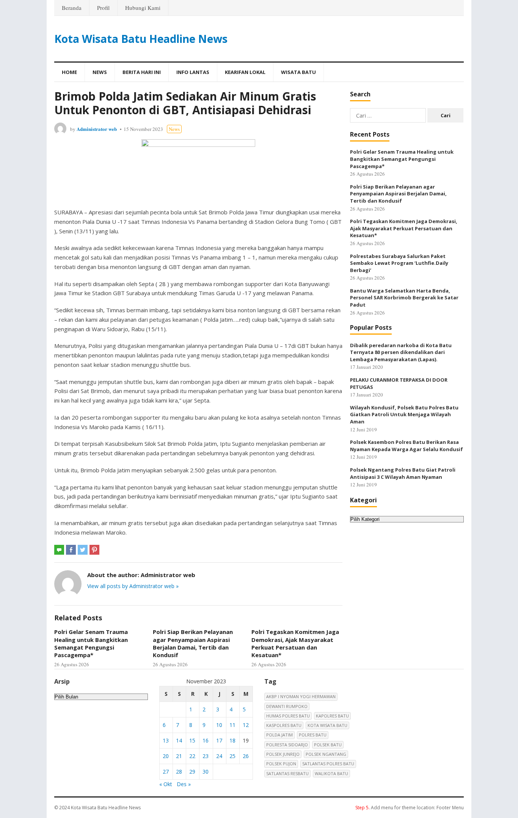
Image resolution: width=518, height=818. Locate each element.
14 (179, 740)
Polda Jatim (279, 735)
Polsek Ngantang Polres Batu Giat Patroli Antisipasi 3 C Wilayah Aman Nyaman (402, 473)
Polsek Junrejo (283, 754)
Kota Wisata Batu (327, 725)
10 (219, 724)
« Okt (165, 784)
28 (179, 771)
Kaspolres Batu (283, 725)
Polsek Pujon (281, 763)
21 (179, 756)
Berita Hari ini (141, 72)
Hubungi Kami (142, 7)
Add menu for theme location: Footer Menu (409, 807)
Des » (184, 784)
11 (232, 724)
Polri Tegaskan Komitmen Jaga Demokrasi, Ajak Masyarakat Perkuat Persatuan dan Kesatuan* (295, 643)
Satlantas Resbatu (287, 773)
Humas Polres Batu (288, 716)
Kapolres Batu (332, 716)
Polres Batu (312, 735)
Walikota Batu (331, 773)
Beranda (72, 7)
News (100, 72)
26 (246, 756)
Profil (103, 7)
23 (205, 756)
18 (232, 740)
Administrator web (97, 128)
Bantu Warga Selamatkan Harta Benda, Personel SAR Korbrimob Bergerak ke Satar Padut (404, 297)
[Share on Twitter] (83, 550)
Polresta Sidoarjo (287, 744)
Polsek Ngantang (326, 754)
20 (166, 756)
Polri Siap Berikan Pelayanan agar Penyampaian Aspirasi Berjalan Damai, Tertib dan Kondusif (193, 643)
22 (192, 756)
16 (205, 740)
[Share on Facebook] (71, 550)
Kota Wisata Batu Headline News (141, 38)
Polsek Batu (328, 744)
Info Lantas (192, 72)
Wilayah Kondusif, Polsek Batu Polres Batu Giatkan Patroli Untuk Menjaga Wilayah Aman (404, 414)
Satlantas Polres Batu (328, 763)
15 (192, 740)
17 (219, 740)
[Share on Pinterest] (94, 550)
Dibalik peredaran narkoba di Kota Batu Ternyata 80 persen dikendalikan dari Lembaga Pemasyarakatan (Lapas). (401, 352)
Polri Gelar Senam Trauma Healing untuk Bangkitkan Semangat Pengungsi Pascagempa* (91, 643)
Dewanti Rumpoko (287, 706)
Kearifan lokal (245, 72)
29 (192, 771)
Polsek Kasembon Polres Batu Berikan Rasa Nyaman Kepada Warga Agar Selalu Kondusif (406, 446)
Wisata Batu (298, 72)
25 (232, 756)
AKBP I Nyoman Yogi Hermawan (301, 696)
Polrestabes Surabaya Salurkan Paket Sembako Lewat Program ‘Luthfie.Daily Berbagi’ (399, 263)
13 (166, 740)
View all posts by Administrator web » (133, 586)
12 (246, 724)
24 (219, 756)
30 (205, 771)
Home (69, 72)
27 (166, 771)
